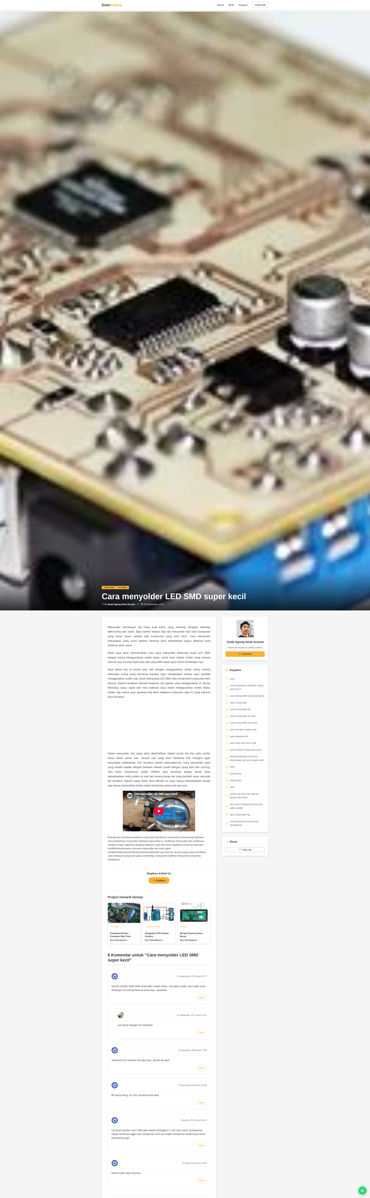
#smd (148, 852)
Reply (201, 997)
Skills (231, 5)
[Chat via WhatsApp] (362, 1190)
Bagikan (160, 880)
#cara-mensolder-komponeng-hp (179, 837)
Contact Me (260, 5)
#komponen (125, 852)
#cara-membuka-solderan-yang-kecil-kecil (137, 837)
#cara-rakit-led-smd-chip (162, 844)
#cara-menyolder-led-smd (183, 841)
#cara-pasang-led (138, 844)
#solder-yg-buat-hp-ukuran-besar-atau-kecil (175, 852)
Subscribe (247, 654)
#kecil (116, 852)
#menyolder (138, 852)
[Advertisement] (159, 725)
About (220, 5)
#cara (111, 837)
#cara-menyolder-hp (130, 841)
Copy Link (246, 850)
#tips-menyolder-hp (160, 855)
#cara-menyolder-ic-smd (155, 841)
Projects (243, 5)
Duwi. (112, 5)
